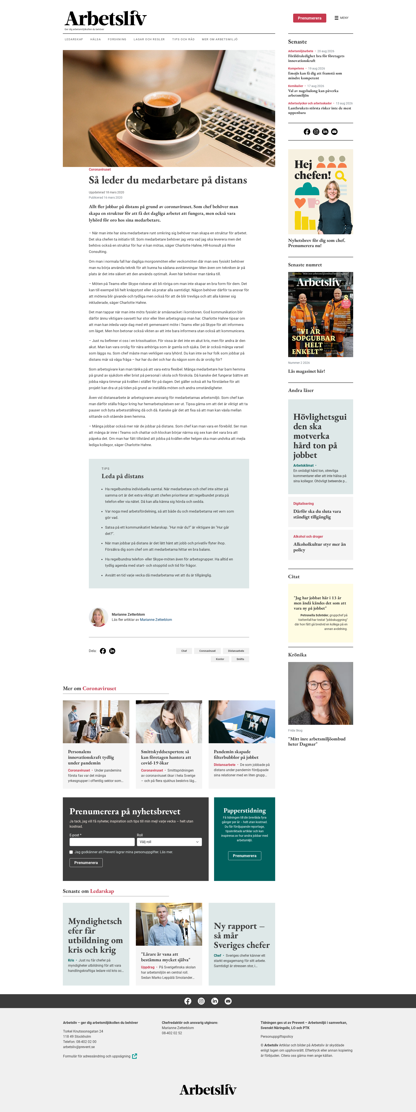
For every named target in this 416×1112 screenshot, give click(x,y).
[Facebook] (307, 131)
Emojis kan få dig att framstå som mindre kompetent (315, 75)
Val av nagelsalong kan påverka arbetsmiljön (313, 93)
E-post (75, 835)
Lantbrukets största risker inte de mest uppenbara (319, 110)
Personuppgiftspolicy (277, 1036)
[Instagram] (316, 131)
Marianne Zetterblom (156, 620)
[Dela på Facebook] (103, 651)
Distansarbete (236, 650)
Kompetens (296, 68)
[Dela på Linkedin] (112, 651)
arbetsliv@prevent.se (79, 1047)
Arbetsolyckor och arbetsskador (310, 103)
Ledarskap (102, 891)
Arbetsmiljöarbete (301, 51)
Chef (184, 650)
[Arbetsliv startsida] (208, 1089)
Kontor (220, 659)
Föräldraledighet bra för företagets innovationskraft (316, 58)
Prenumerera (310, 18)
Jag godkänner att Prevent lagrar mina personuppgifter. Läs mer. (124, 852)
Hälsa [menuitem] (95, 39)
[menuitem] (170, 18)
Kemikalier (296, 86)
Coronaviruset (100, 169)
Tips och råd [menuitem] (183, 39)
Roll (140, 835)
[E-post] (334, 131)
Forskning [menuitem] (117, 39)
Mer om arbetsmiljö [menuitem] (220, 39)
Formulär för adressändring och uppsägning (96, 1056)
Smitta (240, 659)
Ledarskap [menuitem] (74, 39)
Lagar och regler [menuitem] (149, 39)
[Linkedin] (325, 131)
